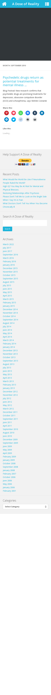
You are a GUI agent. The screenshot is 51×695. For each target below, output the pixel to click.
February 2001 (9, 490)
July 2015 (7, 285)
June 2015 (7, 288)
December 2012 (10, 391)
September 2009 (10, 443)
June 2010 (7, 436)
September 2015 (10, 278)
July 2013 (7, 367)
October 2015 (9, 275)
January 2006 (9, 487)
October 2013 (9, 357)
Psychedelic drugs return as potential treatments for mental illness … (23, 81)
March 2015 (8, 299)
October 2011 (9, 415)
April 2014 (7, 336)
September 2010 (10, 429)
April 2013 (7, 377)
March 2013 (8, 381)
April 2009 (7, 453)
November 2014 (10, 312)
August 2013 (8, 364)
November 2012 (10, 395)
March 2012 (8, 408)
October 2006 (9, 477)
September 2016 (10, 254)
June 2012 (7, 401)
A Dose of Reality (25, 4)
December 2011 (10, 412)
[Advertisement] (25, 27)
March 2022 (8, 244)
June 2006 (7, 480)
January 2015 (9, 306)
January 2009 (9, 460)
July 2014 (7, 326)
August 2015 (8, 282)
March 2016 (8, 258)
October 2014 (9, 316)
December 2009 (10, 439)
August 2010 (8, 432)
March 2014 (8, 340)
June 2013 (7, 371)
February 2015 (9, 302)
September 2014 (10, 319)
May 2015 (7, 292)
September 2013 (10, 360)
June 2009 (7, 446)
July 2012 (7, 398)
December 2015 (10, 268)
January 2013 (9, 388)
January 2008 (9, 470)
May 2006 (7, 484)
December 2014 (10, 309)
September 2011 (10, 419)
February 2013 (9, 384)
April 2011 (7, 425)
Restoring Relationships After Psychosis (21, 193)
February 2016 (9, 261)
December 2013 (10, 350)
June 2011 (7, 422)
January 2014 (9, 347)
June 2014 (7, 330)
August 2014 (8, 323)
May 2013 (7, 374)
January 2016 (9, 264)
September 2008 (10, 466)
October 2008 (9, 463)
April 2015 (7, 295)
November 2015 (10, 271)
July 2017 (7, 247)
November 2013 (10, 353)
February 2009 (9, 456)
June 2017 (7, 251)
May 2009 (7, 449)
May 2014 (7, 333)
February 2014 (9, 343)
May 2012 (7, 405)
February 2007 (9, 473)
